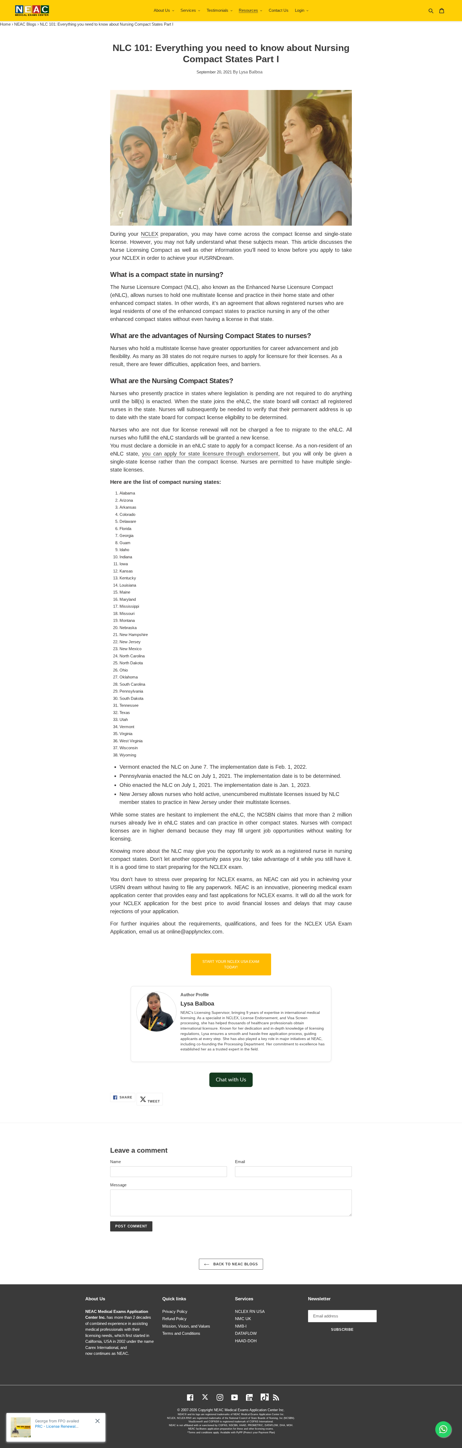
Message (118, 1185)
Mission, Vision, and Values (186, 1326)
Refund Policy (174, 1318)
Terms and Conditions (181, 1333)
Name (115, 1161)
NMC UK (243, 1318)
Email (240, 1161)
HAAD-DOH (246, 1341)
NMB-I (241, 1326)
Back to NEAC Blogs (235, 1264)
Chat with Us (231, 1079)
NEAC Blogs (25, 24)
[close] (97, 1421)
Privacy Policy (174, 1311)
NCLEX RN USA (250, 1311)
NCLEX (149, 234)
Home (5, 24)
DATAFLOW (246, 1333)
